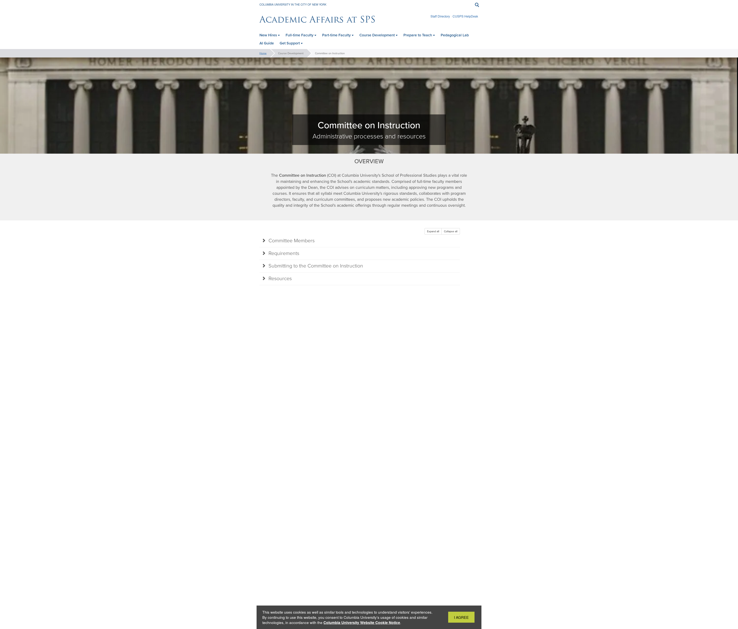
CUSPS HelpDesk (465, 16)
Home (263, 53)
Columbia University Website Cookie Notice (361, 622)
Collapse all (450, 231)
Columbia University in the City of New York (292, 4)
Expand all (433, 231)
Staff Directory (440, 16)
